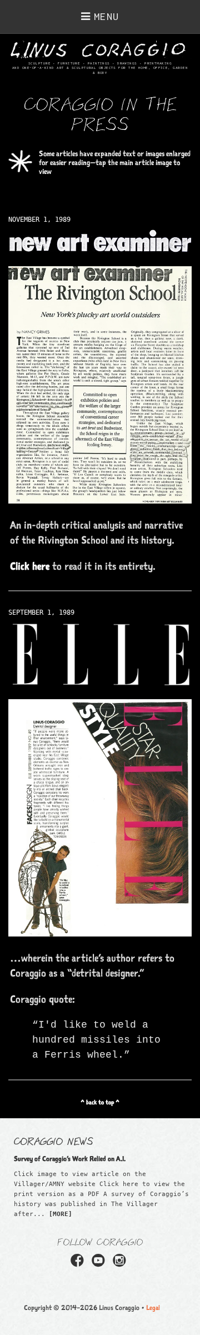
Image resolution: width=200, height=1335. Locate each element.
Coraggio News (53, 1140)
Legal (153, 1307)
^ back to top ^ (100, 1102)
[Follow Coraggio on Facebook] (79, 1264)
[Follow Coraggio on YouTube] (100, 1264)
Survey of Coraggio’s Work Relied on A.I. (70, 1158)
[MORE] (60, 1214)
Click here (29, 565)
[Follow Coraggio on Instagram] (121, 1264)
